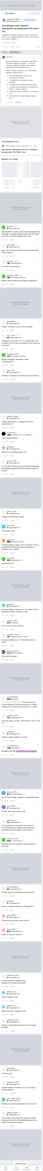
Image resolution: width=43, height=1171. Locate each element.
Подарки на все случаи (19, 637)
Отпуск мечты (16, 841)
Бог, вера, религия (18, 277)
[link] (21, 233)
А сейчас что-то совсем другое (22, 435)
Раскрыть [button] (9, 99)
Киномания (15, 748)
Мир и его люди (17, 542)
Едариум (14, 623)
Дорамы (14, 699)
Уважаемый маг (16, 263)
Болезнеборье (17, 794)
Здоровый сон (14, 21)
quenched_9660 (9, 146)
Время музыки (16, 653)
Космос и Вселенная (22, 146)
